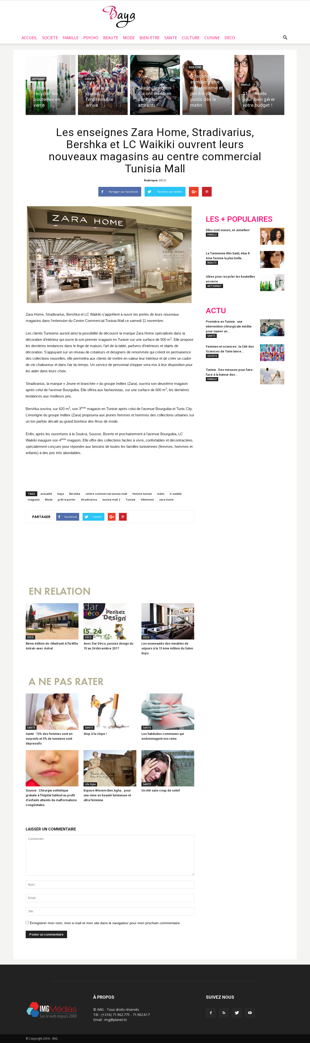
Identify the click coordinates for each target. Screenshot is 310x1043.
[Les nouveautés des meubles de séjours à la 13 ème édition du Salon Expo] (167, 621)
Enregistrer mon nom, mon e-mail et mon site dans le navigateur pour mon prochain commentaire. (105, 923)
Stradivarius (89, 499)
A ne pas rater (66, 682)
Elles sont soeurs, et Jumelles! (228, 230)
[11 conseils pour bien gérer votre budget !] (259, 85)
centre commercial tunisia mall (106, 493)
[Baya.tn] (118, 16)
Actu (216, 310)
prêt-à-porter (67, 499)
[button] (285, 38)
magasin (34, 499)
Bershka (74, 493)
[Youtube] (250, 1013)
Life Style (90, 784)
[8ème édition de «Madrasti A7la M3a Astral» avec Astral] (52, 621)
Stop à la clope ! (95, 734)
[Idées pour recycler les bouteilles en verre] (51, 85)
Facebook (215, 419)
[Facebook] (211, 1013)
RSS (251, 419)
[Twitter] (237, 1013)
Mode (49, 499)
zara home (166, 499)
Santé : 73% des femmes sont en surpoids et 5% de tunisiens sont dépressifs (49, 738)
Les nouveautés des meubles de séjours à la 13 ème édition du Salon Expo (167, 648)
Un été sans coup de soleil (160, 790)
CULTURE (191, 37)
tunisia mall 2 (111, 499)
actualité (46, 493)
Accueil (29, 37)
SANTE (170, 37)
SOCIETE (50, 37)
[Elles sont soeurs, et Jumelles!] (272, 236)
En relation (60, 591)
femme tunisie (142, 493)
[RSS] (224, 1013)
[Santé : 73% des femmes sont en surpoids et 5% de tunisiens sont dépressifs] (52, 711)
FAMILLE (70, 37)
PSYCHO (90, 37)
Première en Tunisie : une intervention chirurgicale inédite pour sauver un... (229, 326)
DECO (230, 37)
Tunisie (130, 499)
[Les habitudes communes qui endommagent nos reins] (167, 711)
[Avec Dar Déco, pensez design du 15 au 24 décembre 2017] (110, 621)
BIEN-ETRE (150, 37)
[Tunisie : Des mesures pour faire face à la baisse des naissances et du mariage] (272, 375)
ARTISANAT (38, 79)
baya (60, 493)
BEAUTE (110, 37)
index (160, 493)
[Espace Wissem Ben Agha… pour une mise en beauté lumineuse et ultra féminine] (110, 768)
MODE (129, 37)
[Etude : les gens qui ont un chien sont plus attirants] (155, 85)
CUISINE (212, 37)
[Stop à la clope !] (110, 711)
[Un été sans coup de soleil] (167, 768)
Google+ (270, 419)
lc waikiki (176, 493)
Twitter (233, 419)
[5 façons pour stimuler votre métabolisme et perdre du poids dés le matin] (207, 85)
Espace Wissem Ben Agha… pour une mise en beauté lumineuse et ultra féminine (107, 795)
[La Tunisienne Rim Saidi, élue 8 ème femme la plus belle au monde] (272, 259)
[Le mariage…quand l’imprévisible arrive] (103, 85)
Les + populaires (239, 219)
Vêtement (147, 499)
